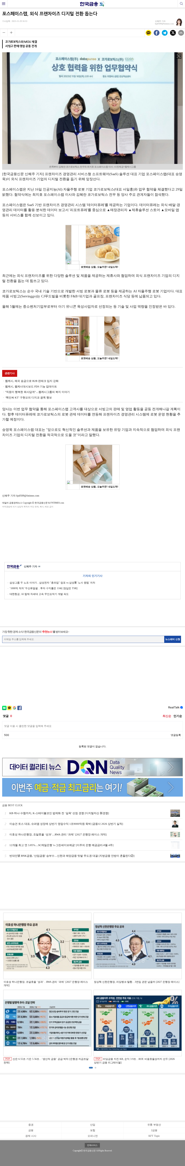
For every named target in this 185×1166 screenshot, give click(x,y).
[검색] (181, 3)
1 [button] (91, 1068)
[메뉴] (3, 3)
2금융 (154, 1130)
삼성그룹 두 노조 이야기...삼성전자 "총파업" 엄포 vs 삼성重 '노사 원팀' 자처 (52, 582)
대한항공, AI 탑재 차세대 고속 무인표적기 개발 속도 (39, 594)
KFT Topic (154, 1136)
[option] (92, 989)
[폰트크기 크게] (11, 32)
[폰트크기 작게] (3, 32)
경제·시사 (30, 1136)
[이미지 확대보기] (178, 56)
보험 (92, 1130)
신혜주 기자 (32, 566)
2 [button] (95, 1068)
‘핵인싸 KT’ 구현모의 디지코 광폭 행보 (28, 397)
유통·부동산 (154, 1124)
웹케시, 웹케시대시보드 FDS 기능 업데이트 (31, 386)
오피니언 (93, 1136)
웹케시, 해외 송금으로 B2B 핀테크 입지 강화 (32, 381)
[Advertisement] (92, 534)
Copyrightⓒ (78, 1150)
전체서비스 (92, 1145)
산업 (92, 1124)
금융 (30, 1130)
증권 (30, 1124)
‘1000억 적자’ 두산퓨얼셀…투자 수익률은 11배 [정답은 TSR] (44, 588)
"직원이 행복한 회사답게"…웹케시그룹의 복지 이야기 (37, 392)
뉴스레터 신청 (172, 639)
